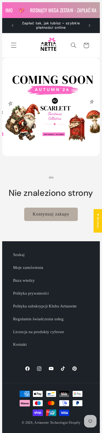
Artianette (41, 422)
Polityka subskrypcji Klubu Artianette (45, 306)
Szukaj (18, 254)
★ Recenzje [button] (98, 220)
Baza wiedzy (24, 280)
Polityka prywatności (31, 293)
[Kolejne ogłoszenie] (89, 25)
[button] (13, 45)
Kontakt (20, 344)
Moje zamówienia (28, 267)
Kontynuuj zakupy (51, 214)
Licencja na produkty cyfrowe (38, 332)
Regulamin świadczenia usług (38, 319)
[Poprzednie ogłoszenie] (12, 25)
